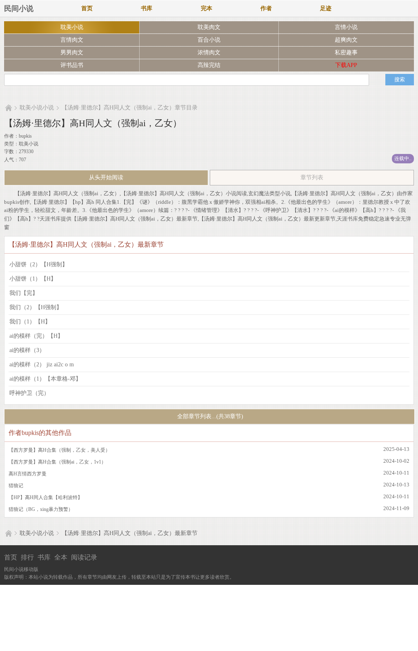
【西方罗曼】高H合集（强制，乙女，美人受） (59, 450)
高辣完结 (209, 65)
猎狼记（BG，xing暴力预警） (41, 509)
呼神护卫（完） (29, 393)
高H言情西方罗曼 (28, 474)
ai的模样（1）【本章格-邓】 (45, 379)
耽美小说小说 (37, 108)
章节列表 (311, 177)
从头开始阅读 (106, 177)
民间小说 (18, 8)
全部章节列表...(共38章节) (209, 416)
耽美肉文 (209, 27)
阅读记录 (84, 557)
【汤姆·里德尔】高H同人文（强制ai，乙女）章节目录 (130, 108)
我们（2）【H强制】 (35, 307)
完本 (206, 8)
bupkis (25, 136)
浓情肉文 (209, 52)
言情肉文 (71, 40)
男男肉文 (71, 52)
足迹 (325, 8)
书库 (146, 8)
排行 (27, 557)
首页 (87, 8)
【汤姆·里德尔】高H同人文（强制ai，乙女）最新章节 (130, 533)
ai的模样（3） (27, 350)
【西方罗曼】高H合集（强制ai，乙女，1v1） (57, 462)
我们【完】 (23, 293)
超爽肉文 (346, 40)
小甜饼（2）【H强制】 (38, 264)
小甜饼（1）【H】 (32, 279)
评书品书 (71, 65)
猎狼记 (16, 485)
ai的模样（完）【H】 (36, 336)
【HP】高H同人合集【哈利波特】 (45, 497)
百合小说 (209, 40)
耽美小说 (71, 27)
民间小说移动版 (21, 569)
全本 (60, 557)
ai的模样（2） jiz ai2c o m (41, 364)
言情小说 (346, 27)
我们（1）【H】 (30, 322)
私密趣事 (346, 52)
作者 (266, 8)
